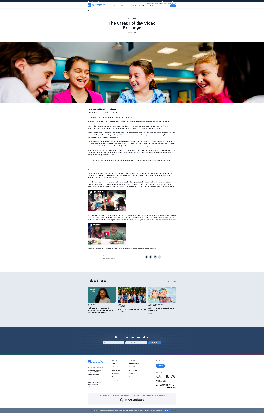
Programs (156, 3)
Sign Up (160, 365)
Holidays (108, 258)
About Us (114, 363)
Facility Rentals (133, 370)
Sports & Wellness (122, 5)
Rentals (169, 3)
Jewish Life (151, 5)
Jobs (172, 3)
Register (165, 3)
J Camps (95, 1)
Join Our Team (116, 367)
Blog (162, 1)
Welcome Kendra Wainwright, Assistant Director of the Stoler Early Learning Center (101, 310)
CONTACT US (115, 380)
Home (175, 3)
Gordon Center (103, 1)
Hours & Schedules (150, 3)
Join (173, 5)
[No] (262, 410)
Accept (167, 410)
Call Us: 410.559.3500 (93, 374)
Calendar (161, 3)
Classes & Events (133, 367)
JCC (89, 1)
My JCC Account (167, 1)
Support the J (132, 373)
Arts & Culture (142, 5)
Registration (173, 1)
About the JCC (111, 5)
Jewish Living (121, 305)
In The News (115, 373)
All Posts (171, 281)
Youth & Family (133, 5)
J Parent (120, 304)
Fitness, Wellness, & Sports (155, 304)
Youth (104, 258)
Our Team (90, 305)
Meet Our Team (116, 370)
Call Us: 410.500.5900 (93, 387)
